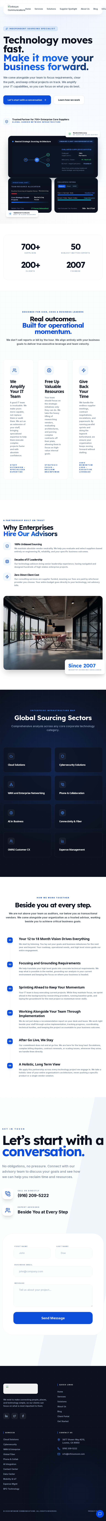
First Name (21, 1246)
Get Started (62, 1421)
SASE (75, 186)
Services (39, 9)
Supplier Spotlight (68, 9)
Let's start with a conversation (25, 100)
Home (28, 9)
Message (19, 1283)
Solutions (51, 9)
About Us (85, 9)
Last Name (62, 1246)
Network (61, 186)
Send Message (53, 1318)
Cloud (69, 186)
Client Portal (63, 1416)
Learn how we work (69, 100)
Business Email (23, 1265)
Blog (95, 9)
